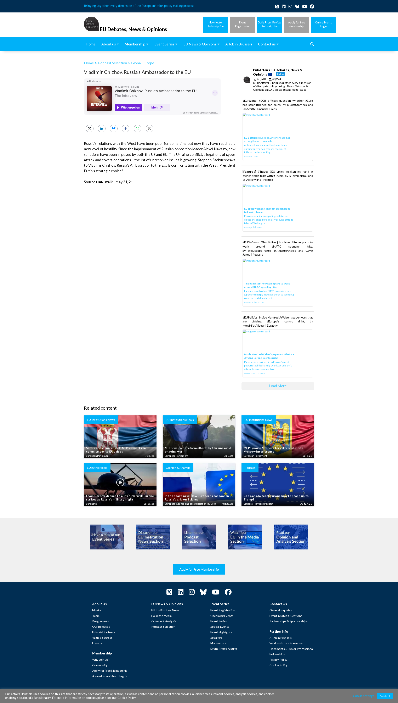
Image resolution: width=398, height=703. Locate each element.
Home (89, 63)
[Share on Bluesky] (113, 128)
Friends (97, 643)
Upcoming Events (221, 616)
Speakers (216, 637)
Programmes (100, 621)
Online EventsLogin (323, 24)
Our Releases (101, 626)
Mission (97, 610)
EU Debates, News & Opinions (133, 29)
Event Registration (222, 610)
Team (96, 616)
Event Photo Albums (224, 648)
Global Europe (142, 63)
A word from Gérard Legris (109, 676)
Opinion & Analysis (163, 621)
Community (99, 665)
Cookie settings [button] (363, 696)
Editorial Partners (103, 632)
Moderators (218, 643)
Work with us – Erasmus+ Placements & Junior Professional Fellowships (291, 648)
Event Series (218, 621)
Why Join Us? (101, 659)
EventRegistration (242, 24)
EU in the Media (161, 616)
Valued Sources (102, 637)
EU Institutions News (165, 610)
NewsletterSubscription (216, 24)
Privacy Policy (278, 659)
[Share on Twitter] (89, 128)
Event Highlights (221, 632)
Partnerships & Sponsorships (288, 621)
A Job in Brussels (280, 638)
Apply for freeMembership (296, 24)
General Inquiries (280, 610)
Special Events (219, 626)
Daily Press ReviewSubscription (269, 24)
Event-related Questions (285, 616)
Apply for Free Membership (199, 569)
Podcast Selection (112, 63)
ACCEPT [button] (385, 695)
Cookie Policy (278, 665)
